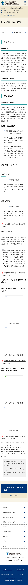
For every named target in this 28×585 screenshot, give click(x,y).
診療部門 (6, 10)
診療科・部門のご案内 (16, 8)
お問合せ (5, 546)
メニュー (25, 4)
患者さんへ (4, 32)
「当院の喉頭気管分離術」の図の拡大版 (14, 437)
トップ (3, 8)
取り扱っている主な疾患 (11, 12)
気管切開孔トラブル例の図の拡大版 (14, 225)
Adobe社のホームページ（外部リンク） (14, 469)
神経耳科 (16, 10)
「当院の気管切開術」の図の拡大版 (14, 274)
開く (24, 507)
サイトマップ (20, 570)
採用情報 (5, 536)
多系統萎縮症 (10, 112)
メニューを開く (14, 495)
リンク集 (20, 574)
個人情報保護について (7, 574)
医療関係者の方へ (8, 531)
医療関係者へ (18, 32)
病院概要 (5, 527)
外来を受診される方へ (9, 512)
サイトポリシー (7, 570)
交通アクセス (6, 541)
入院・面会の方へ (8, 517)
